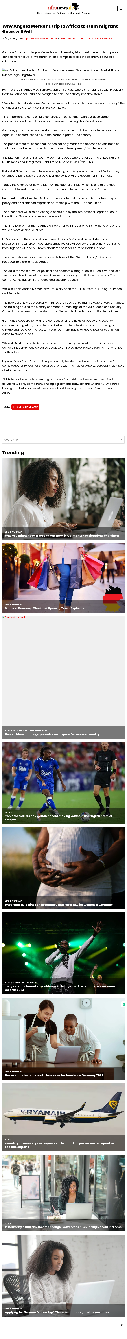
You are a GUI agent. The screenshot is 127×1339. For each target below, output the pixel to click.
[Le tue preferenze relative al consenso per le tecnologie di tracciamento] (124, 1004)
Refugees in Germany (25, 406)
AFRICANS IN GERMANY (98, 38)
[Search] (121, 440)
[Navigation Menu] (121, 8)
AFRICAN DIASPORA (72, 38)
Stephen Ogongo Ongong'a (39, 38)
